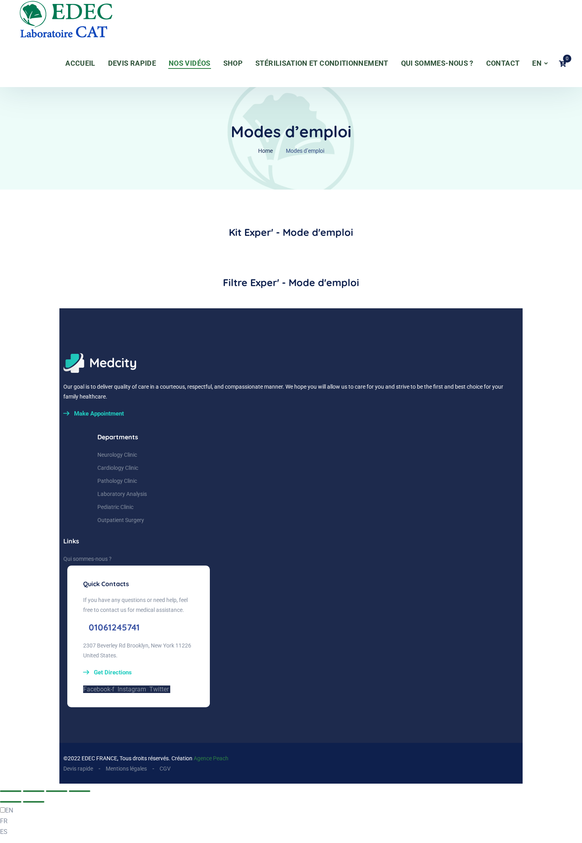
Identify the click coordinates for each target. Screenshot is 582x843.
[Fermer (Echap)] (79, 791)
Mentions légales (126, 768)
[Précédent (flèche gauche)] (10, 802)
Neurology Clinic (117, 455)
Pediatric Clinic (115, 507)
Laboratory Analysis (122, 494)
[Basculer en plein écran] (33, 791)
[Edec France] (51, 20)
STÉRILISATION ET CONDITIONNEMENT (321, 63)
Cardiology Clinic (117, 468)
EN (537, 63)
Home (265, 151)
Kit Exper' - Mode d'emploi (291, 232)
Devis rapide (132, 63)
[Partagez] (56, 791)
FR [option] (4, 821)
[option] (291, 821)
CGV (165, 768)
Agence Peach (211, 758)
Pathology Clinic (117, 481)
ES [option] (4, 831)
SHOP (233, 63)
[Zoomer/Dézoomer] (10, 791)
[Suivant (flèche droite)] (33, 802)
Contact (503, 63)
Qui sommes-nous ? (437, 63)
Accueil (80, 63)
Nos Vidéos (190, 63)
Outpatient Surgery (120, 520)
